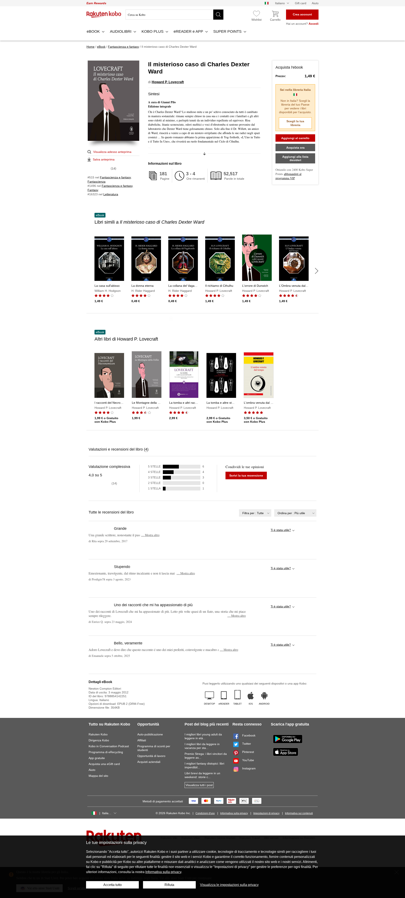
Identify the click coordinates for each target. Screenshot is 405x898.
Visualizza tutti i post (199, 785)
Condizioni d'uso (205, 813)
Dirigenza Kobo (99, 740)
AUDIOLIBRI (121, 31)
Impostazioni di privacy (266, 813)
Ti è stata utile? (281, 530)
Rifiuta (169, 885)
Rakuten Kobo (98, 734)
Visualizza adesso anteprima (112, 152)
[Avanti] (317, 271)
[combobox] (255, 513)
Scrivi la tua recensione (246, 475)
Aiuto (315, 3)
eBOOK (94, 31)
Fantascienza (96, 181)
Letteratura (110, 194)
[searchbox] (174, 15)
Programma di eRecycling (106, 752)
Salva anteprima (104, 159)
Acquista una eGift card (104, 764)
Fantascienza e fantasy (115, 177)
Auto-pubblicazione (150, 734)
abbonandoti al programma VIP (288, 176)
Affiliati (141, 740)
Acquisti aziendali (148, 762)
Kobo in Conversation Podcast (109, 746)
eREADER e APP (189, 31)
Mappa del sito (98, 775)
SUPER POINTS (228, 31)
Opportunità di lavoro (151, 756)
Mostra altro (150, 535)
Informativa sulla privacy (234, 813)
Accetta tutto (112, 885)
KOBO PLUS (153, 31)
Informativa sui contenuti (299, 813)
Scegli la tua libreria (295, 123)
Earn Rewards (96, 3)
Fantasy (93, 190)
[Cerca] (218, 15)
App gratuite (97, 758)
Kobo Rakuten (103, 14)
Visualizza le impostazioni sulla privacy (229, 885)
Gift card (300, 3)
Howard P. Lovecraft (168, 82)
